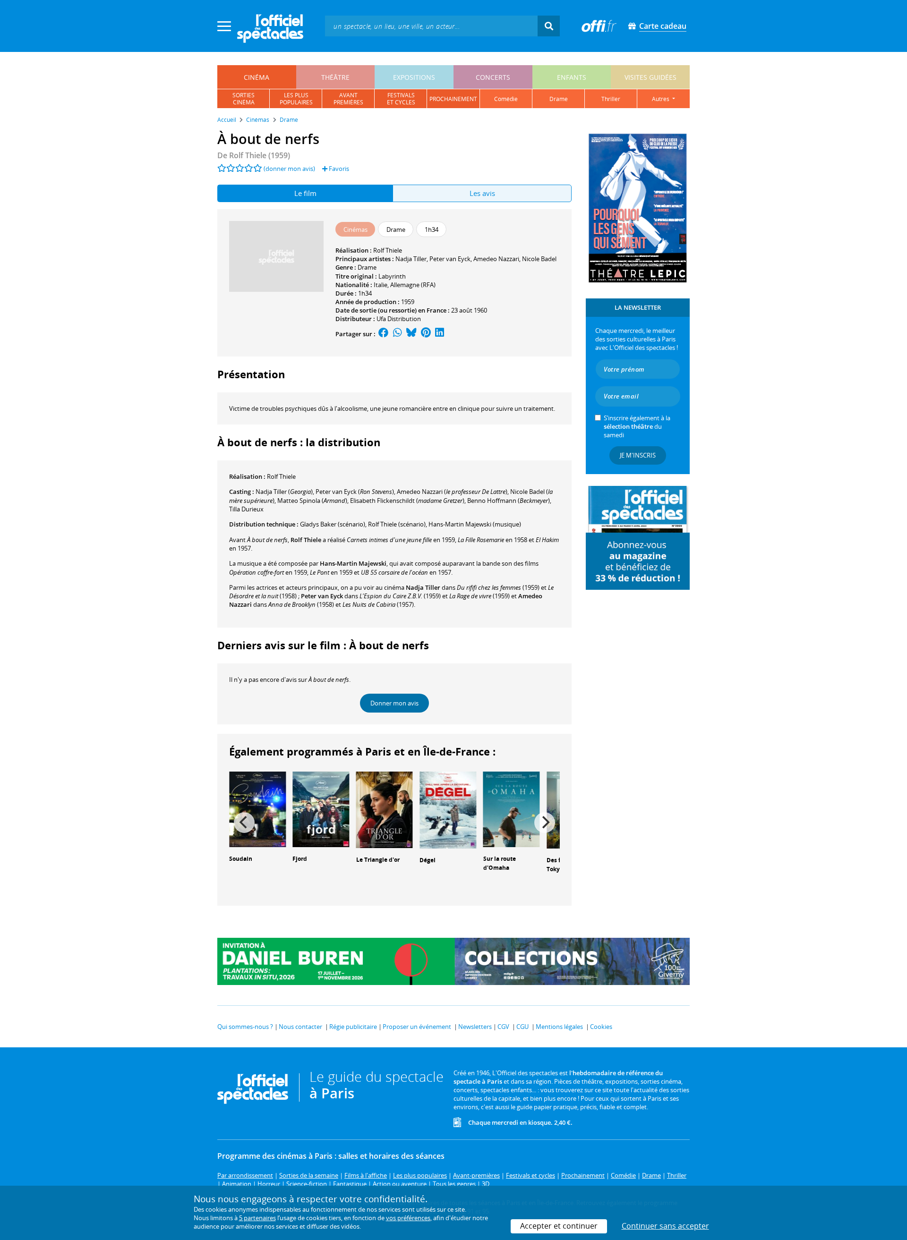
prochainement (453, 99)
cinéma (256, 77)
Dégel (427, 860)
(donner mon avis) (289, 168)
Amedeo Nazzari (496, 259)
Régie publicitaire (353, 1026)
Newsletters (475, 1026)
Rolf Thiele (387, 250)
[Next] (544, 822)
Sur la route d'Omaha (499, 863)
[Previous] (244, 822)
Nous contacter (300, 1026)
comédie (506, 99)
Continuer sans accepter (665, 1226)
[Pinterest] (425, 334)
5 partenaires (257, 1218)
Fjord (299, 859)
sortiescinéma (243, 98)
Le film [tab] (305, 193)
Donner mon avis (394, 703)
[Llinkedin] (439, 334)
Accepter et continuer (559, 1226)
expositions (414, 77)
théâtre (335, 77)
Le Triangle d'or (378, 860)
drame (558, 99)
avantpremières (348, 98)
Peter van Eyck (450, 259)
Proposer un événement (417, 1026)
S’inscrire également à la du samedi (637, 426)
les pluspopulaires (296, 98)
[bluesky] (411, 334)
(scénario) (397, 524)
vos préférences (408, 1218)
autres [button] (661, 99)
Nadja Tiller (411, 259)
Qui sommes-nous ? (245, 1026)
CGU (522, 1026)
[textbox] (431, 26)
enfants (571, 77)
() (284, 491)
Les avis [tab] (482, 193)
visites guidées (650, 77)
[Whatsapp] (397, 334)
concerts (493, 77)
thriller (610, 99)
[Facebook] (383, 334)
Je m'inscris (638, 455)
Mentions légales (559, 1026)
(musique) (474, 524)
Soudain (240, 859)
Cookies (601, 1026)
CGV (503, 1026)
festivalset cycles (401, 98)
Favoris (338, 168)
